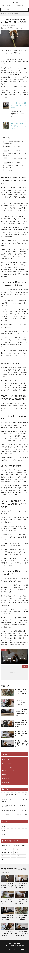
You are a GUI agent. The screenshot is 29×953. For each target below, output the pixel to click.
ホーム (10, 943)
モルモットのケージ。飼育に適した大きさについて (21, 733)
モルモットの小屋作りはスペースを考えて (14, 170)
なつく (11, 852)
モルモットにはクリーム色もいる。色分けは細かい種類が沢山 (14, 800)
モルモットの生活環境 (13, 13)
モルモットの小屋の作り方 (12, 150)
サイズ (4, 849)
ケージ (24, 845)
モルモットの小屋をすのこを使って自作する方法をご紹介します (14, 806)
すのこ (6, 28)
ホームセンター (12, 28)
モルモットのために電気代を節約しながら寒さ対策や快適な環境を (21, 723)
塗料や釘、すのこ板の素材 (12, 162)
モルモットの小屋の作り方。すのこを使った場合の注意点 (14, 154)
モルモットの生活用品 (8, 774)
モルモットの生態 (7, 767)
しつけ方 (8, 5)
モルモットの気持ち (16, 5)
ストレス (18, 849)
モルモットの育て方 (8, 778)
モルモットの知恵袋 (19, 949)
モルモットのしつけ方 (8, 759)
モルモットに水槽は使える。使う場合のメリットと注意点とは (18, 126)
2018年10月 (5, 834)
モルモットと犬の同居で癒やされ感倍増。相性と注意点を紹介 (18, 105)
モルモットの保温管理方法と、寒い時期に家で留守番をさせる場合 (21, 712)
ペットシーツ (22, 856)
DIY (3, 28)
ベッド (14, 856)
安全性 (17, 28)
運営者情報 (17, 943)
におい (17, 852)
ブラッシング (6, 856)
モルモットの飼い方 (8, 782)
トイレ (4, 852)
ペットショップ (6, 859)
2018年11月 (5, 830)
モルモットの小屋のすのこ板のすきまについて (15, 159)
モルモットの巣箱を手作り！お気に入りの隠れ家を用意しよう (21, 901)
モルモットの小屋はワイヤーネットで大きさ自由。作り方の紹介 (14, 166)
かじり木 (18, 845)
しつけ (11, 849)
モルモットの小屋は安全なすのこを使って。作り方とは (14, 147)
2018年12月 (5, 826)
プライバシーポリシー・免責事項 (14, 945)
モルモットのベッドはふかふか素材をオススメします (14, 814)
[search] (26, 9)
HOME (2, 5)
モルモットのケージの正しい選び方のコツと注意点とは (21, 702)
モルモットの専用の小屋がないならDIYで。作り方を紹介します (14, 142)
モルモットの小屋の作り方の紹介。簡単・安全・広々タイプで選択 (14, 795)
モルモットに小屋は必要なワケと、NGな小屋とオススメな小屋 (21, 744)
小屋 (21, 28)
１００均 (5, 845)
